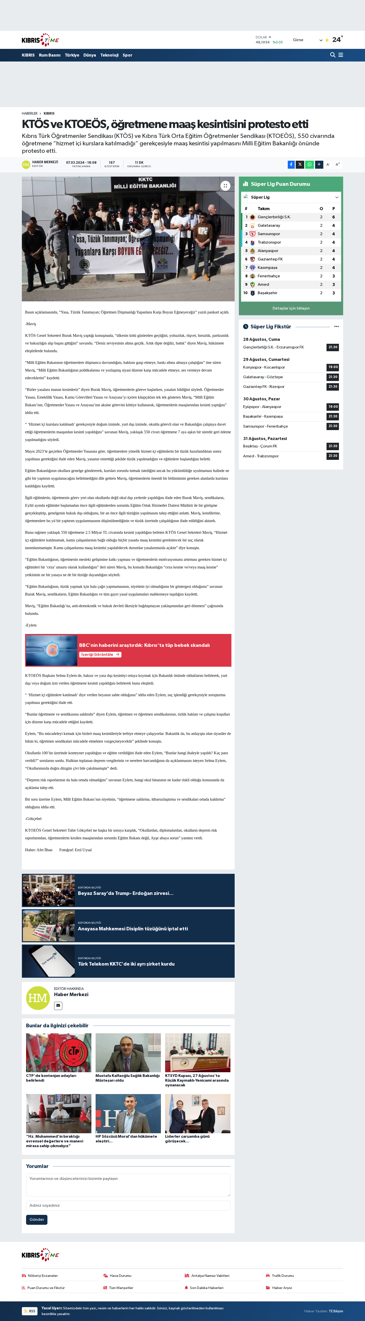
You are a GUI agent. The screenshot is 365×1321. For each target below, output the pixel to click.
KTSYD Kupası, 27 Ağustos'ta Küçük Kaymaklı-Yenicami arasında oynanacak (197, 1080)
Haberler (29, 113)
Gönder (37, 1220)
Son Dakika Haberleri (206, 1288)
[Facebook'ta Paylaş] (291, 165)
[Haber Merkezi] (38, 998)
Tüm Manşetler (121, 1288)
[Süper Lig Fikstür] (336, 327)
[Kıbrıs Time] (40, 40)
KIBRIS (28, 55)
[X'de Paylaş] (300, 165)
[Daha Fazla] (319, 165)
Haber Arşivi (282, 1288)
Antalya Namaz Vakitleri (210, 1276)
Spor (127, 55)
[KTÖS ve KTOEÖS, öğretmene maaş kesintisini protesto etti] (128, 239)
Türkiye (72, 55)
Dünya (89, 55)
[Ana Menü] (339, 55)
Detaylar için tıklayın (291, 308)
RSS (32, 1311)
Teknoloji (109, 55)
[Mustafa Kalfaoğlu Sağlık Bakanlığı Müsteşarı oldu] (128, 1053)
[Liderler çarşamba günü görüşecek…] (197, 1113)
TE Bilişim (336, 1311)
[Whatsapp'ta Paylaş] (309, 165)
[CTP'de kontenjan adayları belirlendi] (58, 1053)
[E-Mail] (58, 1006)
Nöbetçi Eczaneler (43, 1276)
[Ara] (333, 55)
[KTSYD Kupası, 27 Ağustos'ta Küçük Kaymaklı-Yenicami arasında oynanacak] (197, 1053)
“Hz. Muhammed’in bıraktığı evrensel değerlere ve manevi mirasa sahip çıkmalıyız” (54, 1141)
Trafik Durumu (283, 1276)
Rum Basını (50, 55)
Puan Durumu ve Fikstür (46, 1288)
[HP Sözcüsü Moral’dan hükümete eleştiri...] (128, 1113)
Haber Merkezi (71, 994)
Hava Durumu (120, 1276)
